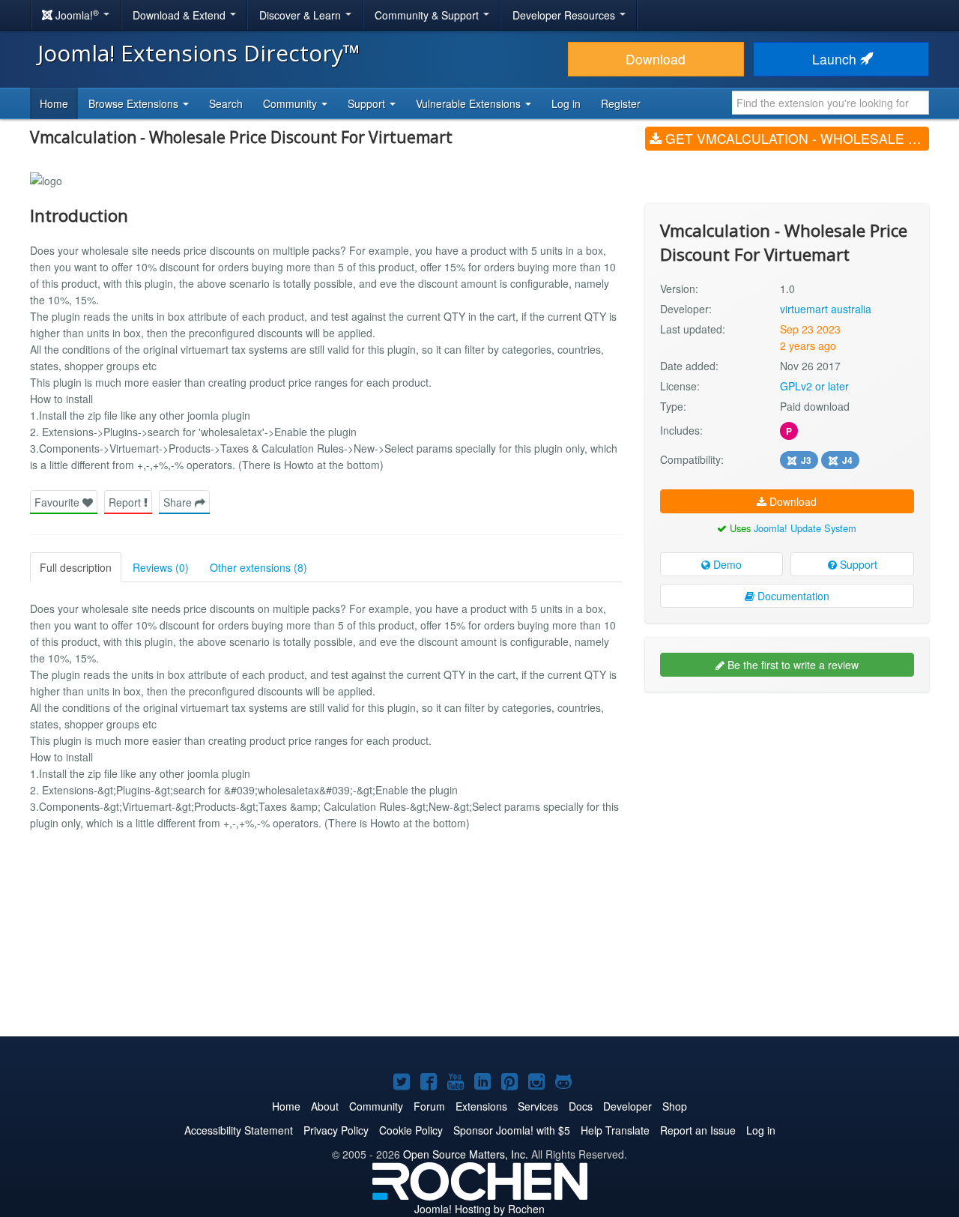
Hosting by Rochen (479, 1208)
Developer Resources (565, 14)
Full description (76, 567)
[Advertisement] (787, 800)
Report (126, 502)
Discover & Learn (301, 14)
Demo (726, 564)
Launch (836, 58)
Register (621, 103)
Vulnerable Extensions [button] (470, 103)
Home (54, 103)
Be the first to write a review (791, 664)
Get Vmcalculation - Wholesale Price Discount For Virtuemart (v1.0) (795, 138)
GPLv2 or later (814, 385)
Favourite (58, 502)
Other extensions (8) (258, 567)
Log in (566, 103)
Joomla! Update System (805, 528)
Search (226, 103)
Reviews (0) (161, 567)
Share (179, 502)
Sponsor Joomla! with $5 (511, 1130)
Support (857, 564)
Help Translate (615, 1130)
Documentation (791, 595)
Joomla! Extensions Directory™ (198, 52)
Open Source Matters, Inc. (465, 1154)
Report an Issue (698, 1130)
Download (656, 58)
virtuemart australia (825, 308)
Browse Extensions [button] (134, 103)
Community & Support (428, 14)
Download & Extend (181, 14)
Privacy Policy (336, 1130)
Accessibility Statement (238, 1130)
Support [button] (368, 103)
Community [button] (291, 103)
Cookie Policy (411, 1130)
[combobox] (830, 103)
